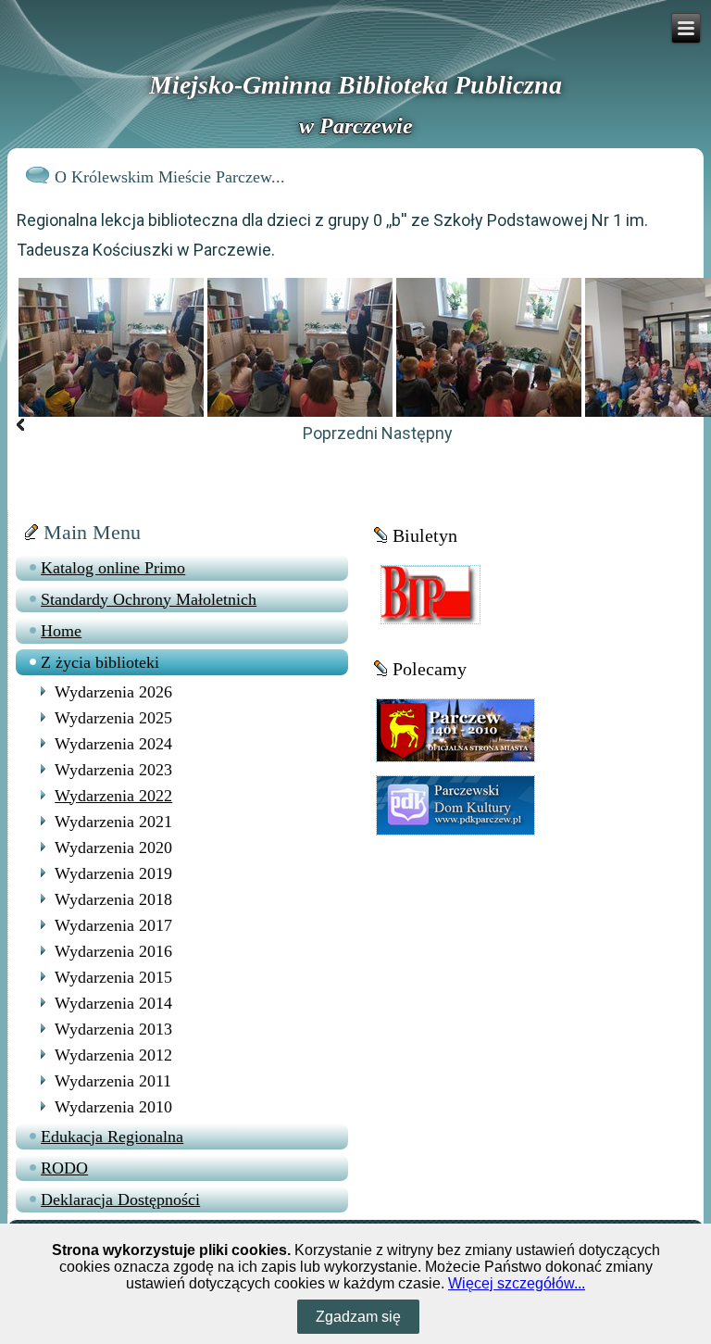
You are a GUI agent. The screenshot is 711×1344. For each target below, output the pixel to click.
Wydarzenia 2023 (113, 769)
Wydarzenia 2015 (113, 977)
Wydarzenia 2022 (113, 795)
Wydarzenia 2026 (113, 692)
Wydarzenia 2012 (113, 1055)
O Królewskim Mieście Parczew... (170, 177)
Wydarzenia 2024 (113, 744)
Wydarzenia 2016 (113, 951)
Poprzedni (340, 433)
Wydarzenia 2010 (113, 1107)
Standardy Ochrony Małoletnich (148, 599)
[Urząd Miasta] (455, 729)
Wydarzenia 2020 (113, 847)
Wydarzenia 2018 (113, 899)
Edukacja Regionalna (112, 1136)
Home (61, 631)
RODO (64, 1168)
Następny (417, 433)
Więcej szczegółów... (516, 1283)
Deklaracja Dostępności (120, 1199)
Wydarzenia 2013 (113, 1029)
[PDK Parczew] (455, 804)
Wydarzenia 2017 (113, 925)
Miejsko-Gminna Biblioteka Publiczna (355, 84)
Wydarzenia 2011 (113, 1081)
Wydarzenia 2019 (113, 873)
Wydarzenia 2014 (113, 1003)
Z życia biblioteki (100, 662)
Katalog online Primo (113, 568)
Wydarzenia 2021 (113, 821)
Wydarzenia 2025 (113, 718)
